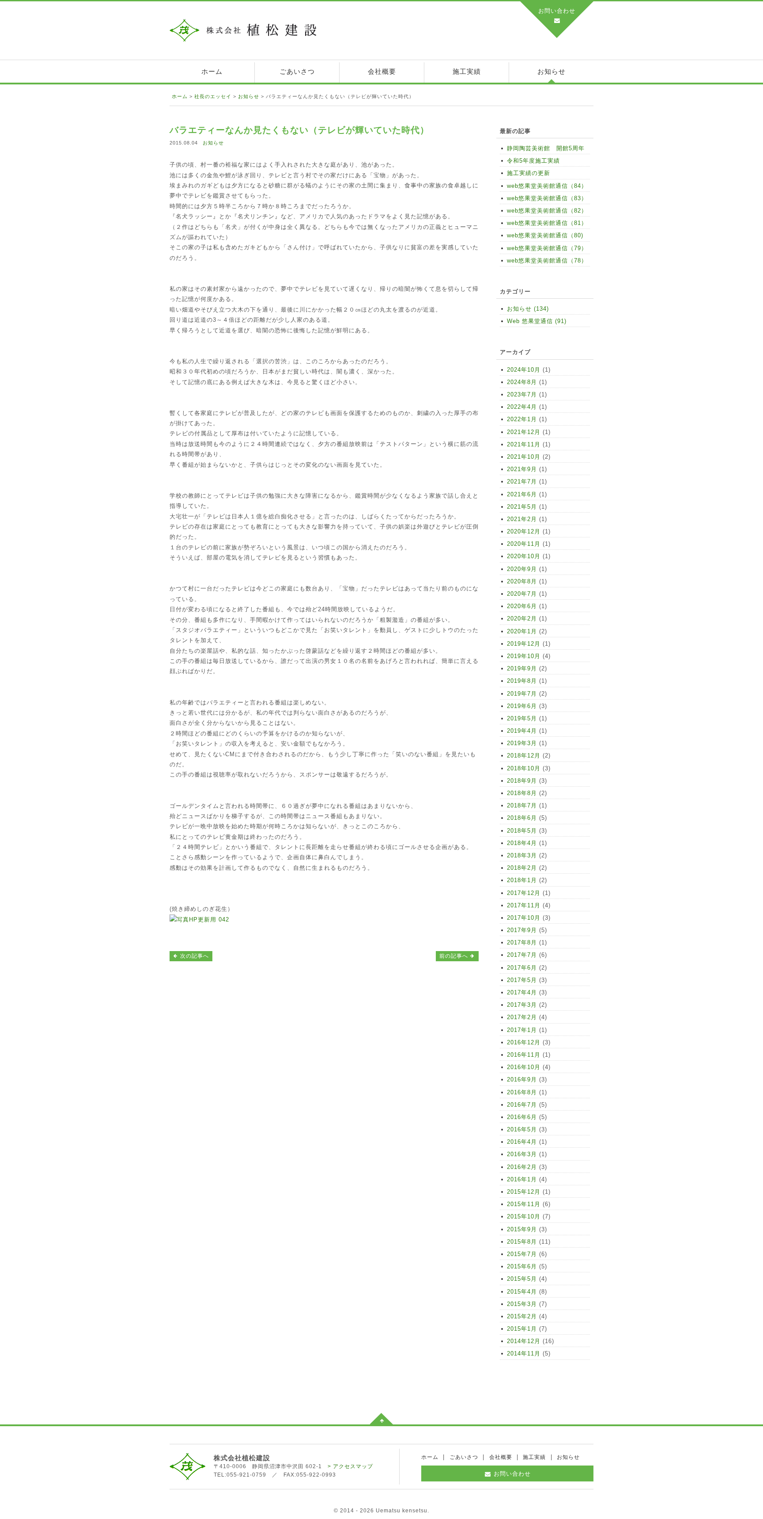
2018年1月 (522, 880)
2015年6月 (522, 1266)
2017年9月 (522, 930)
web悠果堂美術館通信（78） (547, 260)
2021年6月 (522, 494)
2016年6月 (522, 1117)
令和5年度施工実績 (533, 160)
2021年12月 (523, 432)
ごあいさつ (297, 71)
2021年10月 (523, 456)
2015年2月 (522, 1316)
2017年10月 (523, 917)
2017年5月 (522, 980)
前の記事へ (454, 956)
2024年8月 (522, 382)
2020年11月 (523, 544)
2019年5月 (522, 718)
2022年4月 (522, 407)
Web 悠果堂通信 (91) (537, 321)
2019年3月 (522, 743)
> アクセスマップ (350, 1466)
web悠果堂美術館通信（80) (545, 235)
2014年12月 (523, 1341)
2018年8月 (522, 793)
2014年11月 (523, 1353)
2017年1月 (522, 1030)
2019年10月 (523, 656)
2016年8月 (522, 1092)
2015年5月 (522, 1278)
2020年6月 (522, 606)
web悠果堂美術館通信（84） (547, 186)
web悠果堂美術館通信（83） (547, 198)
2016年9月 (522, 1079)
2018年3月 (522, 855)
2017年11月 (523, 905)
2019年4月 (522, 730)
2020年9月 (522, 569)
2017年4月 (522, 992)
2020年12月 (523, 531)
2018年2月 (522, 867)
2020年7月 (522, 593)
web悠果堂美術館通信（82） (547, 210)
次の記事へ (193, 956)
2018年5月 (522, 830)
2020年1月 (522, 631)
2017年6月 (522, 967)
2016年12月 (523, 1042)
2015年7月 (522, 1254)
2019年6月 (522, 706)
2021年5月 (522, 506)
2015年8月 (522, 1241)
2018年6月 (522, 818)
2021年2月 (522, 519)
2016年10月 (523, 1067)
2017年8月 (522, 942)
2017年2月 (522, 1017)
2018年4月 (522, 843)
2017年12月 (523, 893)
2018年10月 (523, 768)
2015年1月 (522, 1328)
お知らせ (551, 71)
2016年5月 (522, 1129)
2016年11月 (523, 1054)
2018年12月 (523, 755)
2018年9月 (522, 780)
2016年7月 (522, 1104)
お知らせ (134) (528, 308)
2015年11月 (523, 1204)
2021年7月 (522, 481)
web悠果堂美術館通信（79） (547, 248)
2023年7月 (522, 394)
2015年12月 (523, 1191)
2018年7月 (522, 805)
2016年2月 (522, 1167)
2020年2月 (522, 618)
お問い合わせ (556, 11)
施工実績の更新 (528, 173)
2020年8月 (522, 581)
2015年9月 (522, 1229)
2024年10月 (523, 369)
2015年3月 (522, 1304)
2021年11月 (523, 444)
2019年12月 (523, 643)
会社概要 (382, 71)
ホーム (212, 71)
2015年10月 (523, 1216)
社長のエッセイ (212, 96)
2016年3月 (522, 1154)
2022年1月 (522, 419)
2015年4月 (522, 1291)
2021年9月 (522, 469)
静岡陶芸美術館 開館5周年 (546, 148)
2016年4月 (522, 1141)
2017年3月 (522, 1004)
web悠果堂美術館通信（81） (547, 223)
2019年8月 (522, 681)
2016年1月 (522, 1179)
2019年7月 (522, 693)
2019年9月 (522, 668)
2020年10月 (523, 556)
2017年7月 (522, 955)
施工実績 (467, 71)
